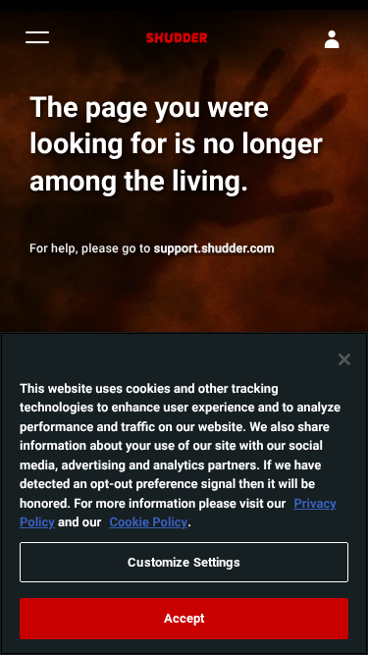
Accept (184, 618)
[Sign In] (331, 39)
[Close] (344, 359)
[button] (37, 40)
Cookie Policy (148, 521)
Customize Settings (183, 562)
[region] (184, 493)
